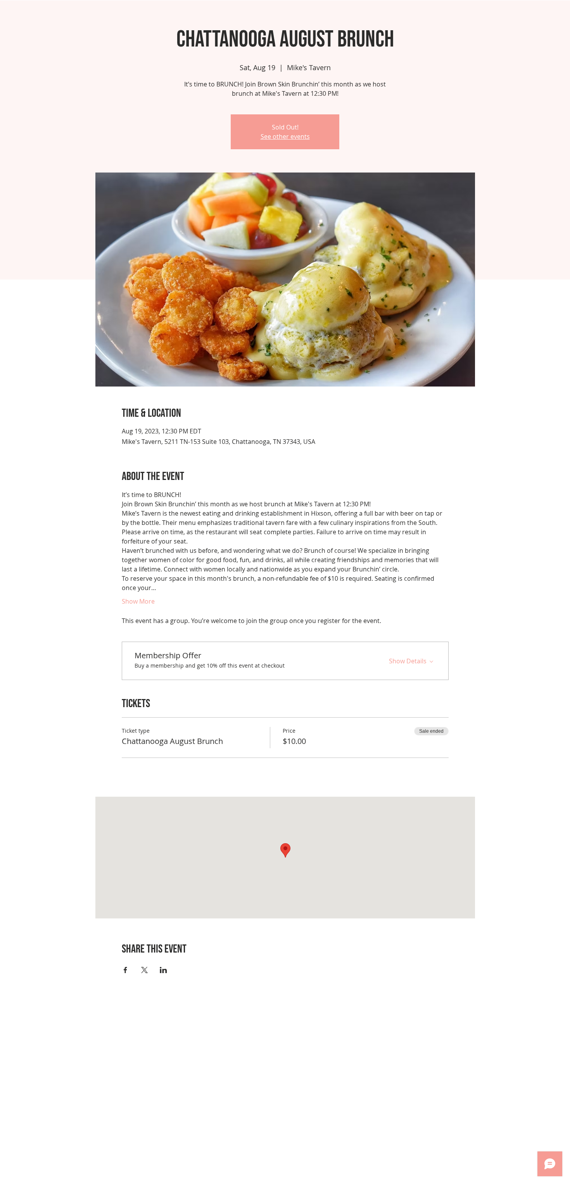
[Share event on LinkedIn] (163, 970)
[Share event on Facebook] (125, 970)
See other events (285, 136)
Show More (138, 601)
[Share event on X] (144, 970)
